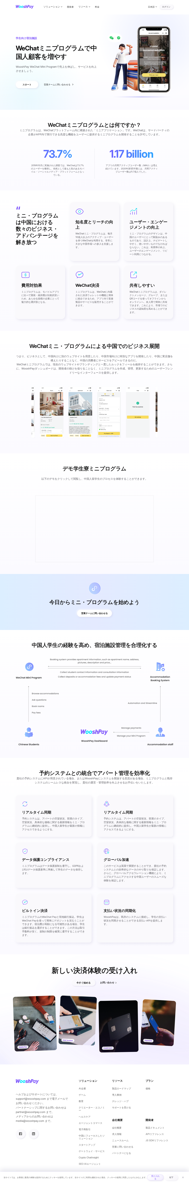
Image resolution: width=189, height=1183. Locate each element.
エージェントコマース (90, 1123)
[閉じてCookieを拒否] (182, 1177)
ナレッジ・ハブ (120, 1101)
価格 (148, 1088)
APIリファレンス (155, 1134)
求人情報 (117, 1134)
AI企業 (82, 1088)
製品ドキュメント (155, 1127)
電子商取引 (85, 1129)
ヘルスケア (85, 1116)
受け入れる (155, 1177)
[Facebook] (20, 1133)
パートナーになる (121, 1153)
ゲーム (82, 1095)
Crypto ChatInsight (89, 1157)
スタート (27, 84)
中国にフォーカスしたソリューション (92, 1137)
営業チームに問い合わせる (57, 84)
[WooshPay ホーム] (25, 7)
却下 (171, 1177)
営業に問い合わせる (122, 1146)
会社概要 (117, 1127)
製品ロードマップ (121, 1088)
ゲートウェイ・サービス (92, 1151)
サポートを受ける (121, 1107)
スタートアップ (87, 1144)
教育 (81, 1101)
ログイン (166, 6)
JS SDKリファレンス (157, 1140)
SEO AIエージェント (90, 1164)
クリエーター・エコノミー (92, 1109)
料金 (97, 6)
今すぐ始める (83, 982)
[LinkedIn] (33, 1133)
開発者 (70, 6)
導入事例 (117, 1095)
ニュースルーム (120, 1140)
